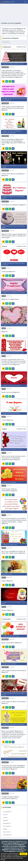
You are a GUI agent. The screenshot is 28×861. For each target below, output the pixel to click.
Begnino (5, 331)
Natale (5, 829)
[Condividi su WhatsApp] (10, 81)
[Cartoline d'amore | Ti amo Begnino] (14, 405)
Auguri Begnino (7, 581)
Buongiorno (7, 823)
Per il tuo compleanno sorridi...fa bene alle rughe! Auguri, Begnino (13, 552)
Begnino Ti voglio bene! (10, 299)
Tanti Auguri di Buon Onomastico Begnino (14, 702)
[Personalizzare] (3, 81)
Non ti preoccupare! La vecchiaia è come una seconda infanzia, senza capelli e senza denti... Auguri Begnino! (14, 521)
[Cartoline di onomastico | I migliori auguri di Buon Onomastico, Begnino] (14, 782)
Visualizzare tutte (21, 47)
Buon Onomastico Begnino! (12, 643)
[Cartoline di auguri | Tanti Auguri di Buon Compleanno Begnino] (14, 473)
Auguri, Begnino (7, 610)
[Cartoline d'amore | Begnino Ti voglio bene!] (14, 285)
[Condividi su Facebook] (13, 81)
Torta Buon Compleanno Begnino (14, 205)
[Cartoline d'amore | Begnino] (14, 315)
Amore (4, 246)
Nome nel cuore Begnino (11, 392)
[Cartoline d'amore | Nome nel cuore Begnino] (14, 377)
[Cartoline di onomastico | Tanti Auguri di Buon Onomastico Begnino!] (14, 656)
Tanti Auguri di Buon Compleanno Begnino (9, 489)
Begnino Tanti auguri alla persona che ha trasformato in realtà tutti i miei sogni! (14, 235)
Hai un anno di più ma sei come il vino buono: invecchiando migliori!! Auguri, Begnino (14, 457)
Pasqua (5, 820)
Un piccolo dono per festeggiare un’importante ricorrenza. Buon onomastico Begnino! (13, 767)
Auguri (4, 429)
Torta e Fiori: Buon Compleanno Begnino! (13, 174)
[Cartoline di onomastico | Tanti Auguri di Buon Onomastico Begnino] (14, 685)
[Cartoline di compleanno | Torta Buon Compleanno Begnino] (14, 188)
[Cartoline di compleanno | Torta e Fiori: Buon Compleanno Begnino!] (14, 157)
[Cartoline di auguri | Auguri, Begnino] (14, 594)
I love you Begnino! (8, 271)
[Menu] (25, 2)
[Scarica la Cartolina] (6, 81)
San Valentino (7, 835)
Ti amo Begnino (7, 420)
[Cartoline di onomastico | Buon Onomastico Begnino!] (14, 628)
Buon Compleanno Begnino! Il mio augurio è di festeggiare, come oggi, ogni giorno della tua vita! (13, 141)
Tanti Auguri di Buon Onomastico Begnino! (14, 671)
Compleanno (6, 47)
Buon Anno (6, 832)
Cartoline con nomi (7, 23)
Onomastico (6, 619)
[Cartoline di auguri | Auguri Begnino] (14, 566)
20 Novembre (6, 42)
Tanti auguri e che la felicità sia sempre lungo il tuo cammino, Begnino (13, 108)
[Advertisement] (14, 13)
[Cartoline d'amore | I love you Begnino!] (14, 255)
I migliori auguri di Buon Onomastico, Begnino (10, 797)
